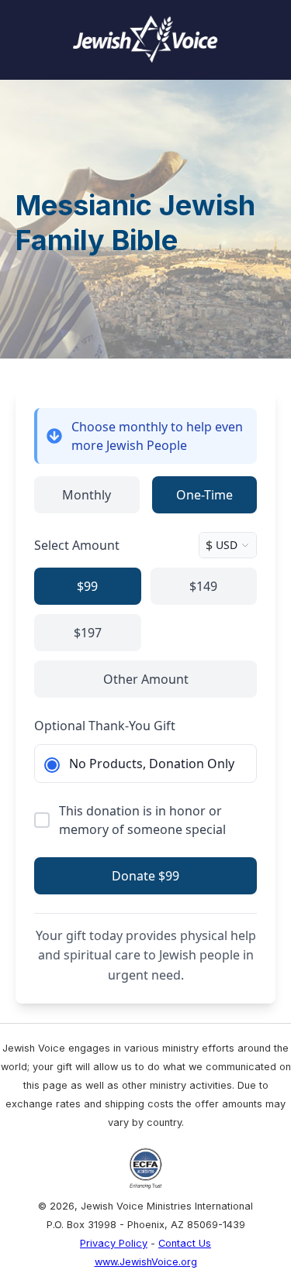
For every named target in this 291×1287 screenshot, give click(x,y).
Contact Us (184, 1243)
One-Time (204, 494)
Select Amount (77, 545)
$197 (88, 632)
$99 (87, 586)
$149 (203, 586)
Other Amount (146, 679)
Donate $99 (145, 875)
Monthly (86, 494)
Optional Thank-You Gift (104, 725)
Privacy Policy (113, 1243)
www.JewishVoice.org (146, 1262)
